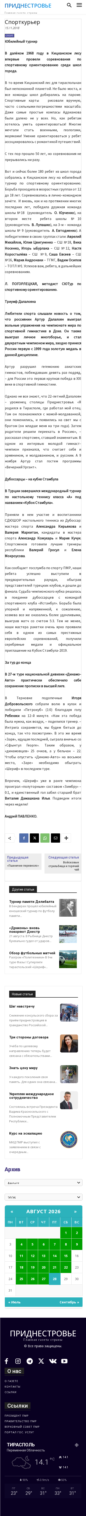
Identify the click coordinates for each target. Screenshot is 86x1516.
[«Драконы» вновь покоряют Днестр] (68, 934)
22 (66, 1267)
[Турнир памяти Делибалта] (68, 908)
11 (21, 1256)
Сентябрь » (69, 1302)
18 (21, 1267)
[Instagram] (18, 1362)
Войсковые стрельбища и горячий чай (63, 866)
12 (32, 1256)
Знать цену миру (23, 1068)
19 (32, 1267)
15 (66, 1256)
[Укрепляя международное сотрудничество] (69, 1100)
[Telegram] (29, 1362)
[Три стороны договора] (69, 1043)
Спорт (9, 35)
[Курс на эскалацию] (69, 1140)
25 (21, 1279)
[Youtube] (64, 1362)
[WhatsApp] (45, 838)
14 (54, 1256)
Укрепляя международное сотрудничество (31, 1096)
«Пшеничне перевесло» (23, 865)
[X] (34, 838)
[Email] (55, 838)
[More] (66, 838)
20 (43, 1267)
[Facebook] (23, 838)
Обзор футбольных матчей (32, 953)
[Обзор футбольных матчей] (68, 959)
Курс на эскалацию (25, 1133)
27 (43, 1279)
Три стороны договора (28, 1037)
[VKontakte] (53, 1362)
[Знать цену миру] (69, 1074)
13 (43, 1256)
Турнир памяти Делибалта (31, 902)
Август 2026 (43, 1211)
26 (32, 1279)
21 (54, 1267)
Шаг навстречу (22, 1006)
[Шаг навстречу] (69, 1013)
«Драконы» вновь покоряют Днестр (24, 930)
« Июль (14, 1302)
